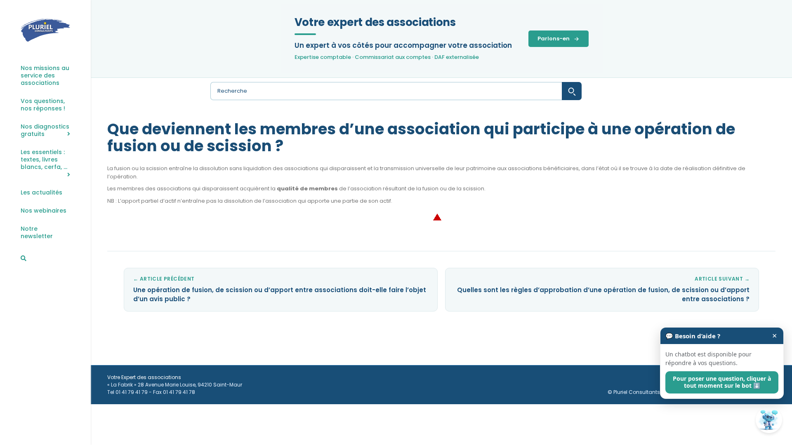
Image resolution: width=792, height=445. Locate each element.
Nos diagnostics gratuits (45, 130)
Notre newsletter (37, 232)
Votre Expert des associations (144, 377)
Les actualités (41, 193)
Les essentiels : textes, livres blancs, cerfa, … (44, 159)
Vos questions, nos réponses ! (43, 104)
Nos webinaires (43, 211)
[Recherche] (23, 258)
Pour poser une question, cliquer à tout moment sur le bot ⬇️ (722, 382)
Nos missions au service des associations (45, 75)
